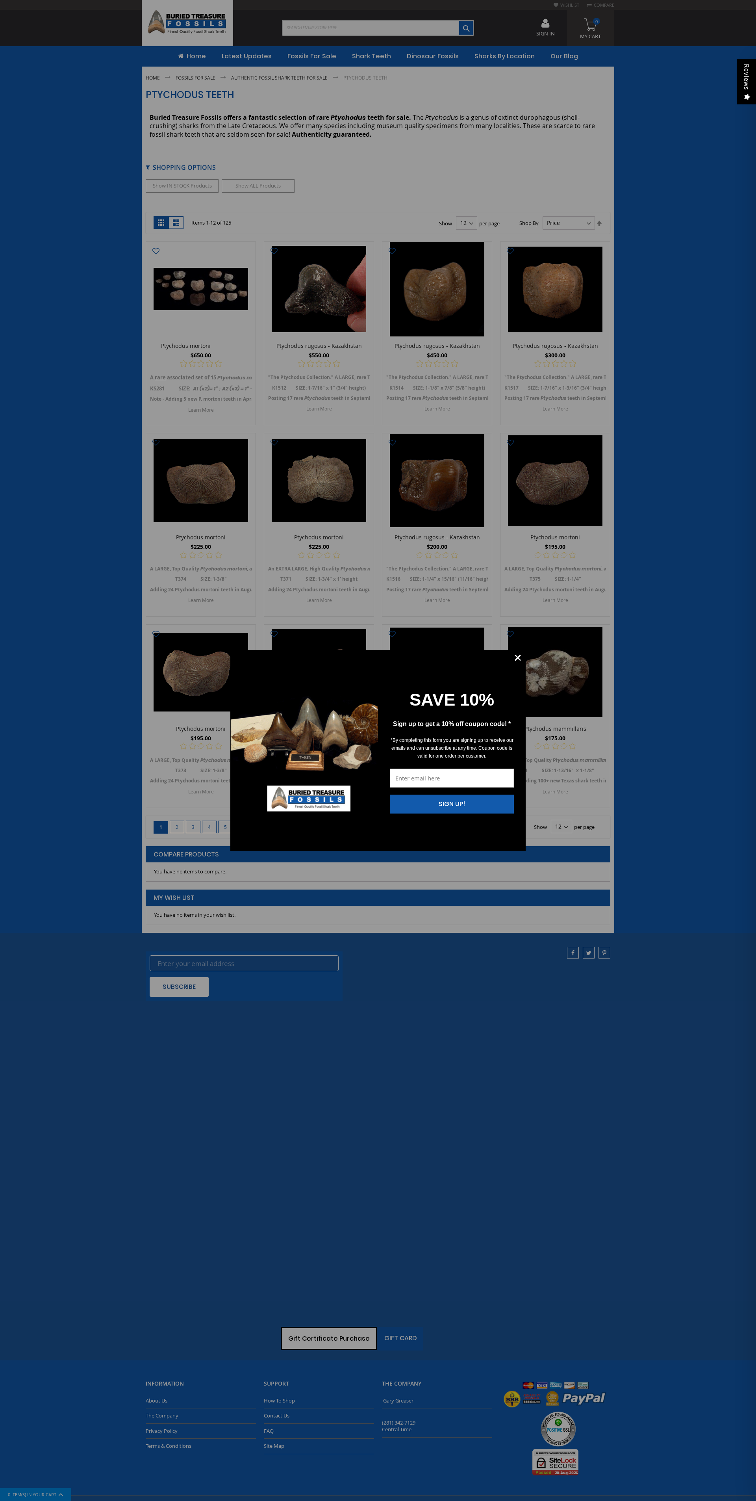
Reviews (746, 77)
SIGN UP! (452, 803)
